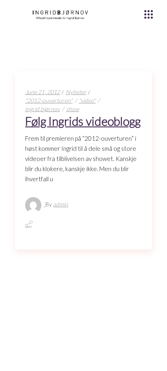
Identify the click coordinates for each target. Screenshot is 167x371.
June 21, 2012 (42, 91)
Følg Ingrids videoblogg (83, 121)
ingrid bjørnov (42, 108)
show (72, 108)
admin (60, 204)
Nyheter (76, 91)
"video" (87, 100)
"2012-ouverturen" (49, 100)
